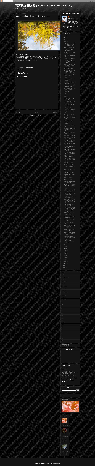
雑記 (62, 317)
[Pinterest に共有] (32, 67)
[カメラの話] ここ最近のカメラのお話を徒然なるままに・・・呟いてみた (69, 186)
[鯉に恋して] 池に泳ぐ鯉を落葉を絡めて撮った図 (69, 129)
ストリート (64, 290)
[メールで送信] (26, 67)
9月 (65, 246)
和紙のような (65, 399)
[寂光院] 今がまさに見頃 (69, 58)
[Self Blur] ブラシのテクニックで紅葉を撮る (69, 141)
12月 (65, 39)
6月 (65, 252)
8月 (65, 248)
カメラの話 (64, 281)
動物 (62, 336)
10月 (65, 244)
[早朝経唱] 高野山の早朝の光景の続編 (69, 190)
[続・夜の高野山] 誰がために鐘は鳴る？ (69, 197)
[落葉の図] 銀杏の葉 (68, 162)
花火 (62, 306)
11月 (65, 41)
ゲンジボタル (64, 286)
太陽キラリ (66, 96)
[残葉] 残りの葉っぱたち (69, 107)
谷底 (65, 95)
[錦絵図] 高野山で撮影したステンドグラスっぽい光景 (69, 233)
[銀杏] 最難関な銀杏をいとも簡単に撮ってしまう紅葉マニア (69, 226)
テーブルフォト (65, 292)
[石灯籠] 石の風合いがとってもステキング (69, 213)
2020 (64, 263)
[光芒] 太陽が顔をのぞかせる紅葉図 (69, 170)
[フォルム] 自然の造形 (69, 164)
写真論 (63, 322)
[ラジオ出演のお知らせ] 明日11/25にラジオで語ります (69, 61)
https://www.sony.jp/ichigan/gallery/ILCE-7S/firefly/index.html (70, 373)
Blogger (57, 463)
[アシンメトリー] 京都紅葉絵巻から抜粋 (69, 86)
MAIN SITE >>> (65, 367)
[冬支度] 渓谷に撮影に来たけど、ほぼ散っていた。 (69, 111)
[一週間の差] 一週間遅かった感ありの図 (69, 105)
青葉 (62, 450)
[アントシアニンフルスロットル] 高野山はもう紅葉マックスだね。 (69, 160)
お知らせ (63, 279)
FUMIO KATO (72, 16)
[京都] (65, 93)
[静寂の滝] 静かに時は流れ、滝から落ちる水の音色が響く (69, 65)
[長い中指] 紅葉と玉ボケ (69, 47)
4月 (65, 255)
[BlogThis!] (28, 67)
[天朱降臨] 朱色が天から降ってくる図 (69, 182)
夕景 (62, 338)
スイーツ (63, 288)
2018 (64, 267)
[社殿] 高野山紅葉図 (68, 177)
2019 (64, 265)
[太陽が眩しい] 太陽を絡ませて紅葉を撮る (69, 89)
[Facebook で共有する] (30, 67)
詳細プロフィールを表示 (67, 29)
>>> (66, 369)
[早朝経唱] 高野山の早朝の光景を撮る (69, 193)
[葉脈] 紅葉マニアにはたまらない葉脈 (69, 138)
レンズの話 (64, 299)
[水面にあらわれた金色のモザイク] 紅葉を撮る (70, 153)
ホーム (36, 112)
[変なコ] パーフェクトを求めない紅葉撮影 (69, 156)
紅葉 (20, 69)
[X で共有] (29, 67)
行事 (62, 315)
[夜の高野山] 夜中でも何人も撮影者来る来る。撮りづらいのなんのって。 (69, 201)
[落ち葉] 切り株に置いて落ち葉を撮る (69, 50)
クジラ (63, 283)
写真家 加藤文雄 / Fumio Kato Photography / (43, 5)
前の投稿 (55, 112)
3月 (65, 257)
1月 (65, 261)
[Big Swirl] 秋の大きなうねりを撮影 (69, 99)
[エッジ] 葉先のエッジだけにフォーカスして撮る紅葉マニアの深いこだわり (69, 209)
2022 (64, 36)
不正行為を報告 (65, 345)
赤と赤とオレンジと (68, 68)
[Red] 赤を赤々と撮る (68, 120)
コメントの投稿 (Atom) (38, 115)
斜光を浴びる (67, 91)
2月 (65, 259)
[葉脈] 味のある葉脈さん (69, 135)
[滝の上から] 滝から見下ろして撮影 (69, 102)
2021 (64, 37)
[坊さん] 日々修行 (68, 179)
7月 (65, 250)
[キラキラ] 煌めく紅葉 (69, 172)
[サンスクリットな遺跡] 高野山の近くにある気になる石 (69, 238)
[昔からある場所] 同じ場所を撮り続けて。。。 (69, 205)
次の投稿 (18, 112)
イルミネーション (65, 276)
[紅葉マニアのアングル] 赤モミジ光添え (69, 230)
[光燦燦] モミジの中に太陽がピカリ (69, 216)
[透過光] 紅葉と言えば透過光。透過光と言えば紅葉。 (69, 76)
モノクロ (63, 297)
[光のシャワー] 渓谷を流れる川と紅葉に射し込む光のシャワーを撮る (69, 71)
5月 (65, 253)
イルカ (63, 274)
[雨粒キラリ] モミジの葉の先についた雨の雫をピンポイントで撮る (69, 44)
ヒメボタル (64, 295)
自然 (23, 69)
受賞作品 (63, 324)
